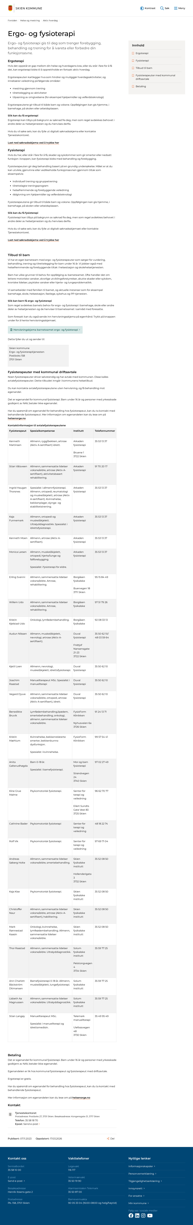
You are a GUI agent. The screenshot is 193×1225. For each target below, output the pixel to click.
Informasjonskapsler (140, 1166)
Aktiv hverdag (50, 20)
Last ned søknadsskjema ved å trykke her (33, 142)
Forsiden (12, 20)
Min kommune (137, 1203)
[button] (147, 8)
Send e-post (30, 1124)
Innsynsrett (135, 1188)
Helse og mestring (30, 20)
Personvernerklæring (141, 1173)
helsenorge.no (17, 418)
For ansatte (135, 1195)
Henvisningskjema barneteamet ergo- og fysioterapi (45, 329)
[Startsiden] (25, 8)
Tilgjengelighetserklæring (144, 1181)
